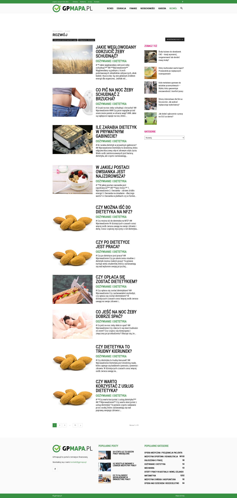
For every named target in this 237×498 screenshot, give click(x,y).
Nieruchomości (147, 8)
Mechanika (149, 468)
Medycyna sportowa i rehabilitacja (161, 456)
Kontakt (96, 2)
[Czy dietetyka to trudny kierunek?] (73, 359)
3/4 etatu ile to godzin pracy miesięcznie (123, 453)
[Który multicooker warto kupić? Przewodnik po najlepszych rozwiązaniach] (150, 73)
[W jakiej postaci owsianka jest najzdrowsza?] (73, 179)
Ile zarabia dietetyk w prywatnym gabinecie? (116, 132)
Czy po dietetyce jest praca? (113, 244)
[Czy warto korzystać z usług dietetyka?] (73, 393)
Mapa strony (180, 496)
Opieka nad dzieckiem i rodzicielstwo (161, 483)
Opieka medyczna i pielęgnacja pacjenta (163, 453)
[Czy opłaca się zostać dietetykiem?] (73, 289)
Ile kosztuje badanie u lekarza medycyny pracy (124, 464)
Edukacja (121, 8)
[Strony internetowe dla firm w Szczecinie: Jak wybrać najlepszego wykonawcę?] (150, 104)
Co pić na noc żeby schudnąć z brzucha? (114, 94)
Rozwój (173, 8)
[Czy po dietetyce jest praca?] (73, 254)
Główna (75, 2)
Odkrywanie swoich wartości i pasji (65, 40)
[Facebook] (182, 1)
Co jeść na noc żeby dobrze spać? (116, 314)
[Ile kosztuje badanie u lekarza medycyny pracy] (105, 467)
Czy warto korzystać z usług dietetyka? (114, 386)
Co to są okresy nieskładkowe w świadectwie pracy (121, 477)
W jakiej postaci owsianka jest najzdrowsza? (112, 172)
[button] (181, 8)
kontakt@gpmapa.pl (78, 462)
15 (75, 425)
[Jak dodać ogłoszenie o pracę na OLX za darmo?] (150, 118)
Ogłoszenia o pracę (153, 460)
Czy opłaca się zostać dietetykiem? (116, 279)
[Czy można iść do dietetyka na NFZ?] (73, 219)
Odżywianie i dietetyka (86, 40)
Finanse (133, 8)
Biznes (110, 8)
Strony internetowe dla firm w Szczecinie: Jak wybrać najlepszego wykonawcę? (171, 102)
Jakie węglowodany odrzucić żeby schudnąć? (116, 52)
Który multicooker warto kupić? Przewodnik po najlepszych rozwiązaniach (171, 71)
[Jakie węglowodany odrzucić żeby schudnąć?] (73, 59)
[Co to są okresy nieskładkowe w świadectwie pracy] (105, 478)
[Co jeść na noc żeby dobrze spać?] (73, 324)
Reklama (83, 2)
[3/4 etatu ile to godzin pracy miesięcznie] (105, 455)
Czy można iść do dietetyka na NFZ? (114, 209)
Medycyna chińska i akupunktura (160, 479)
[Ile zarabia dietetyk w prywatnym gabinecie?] (73, 139)
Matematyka (150, 475)
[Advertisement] (118, 21)
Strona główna (58, 31)
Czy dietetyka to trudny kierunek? (114, 349)
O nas (90, 2)
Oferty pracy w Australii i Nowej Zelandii (163, 472)
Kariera (162, 8)
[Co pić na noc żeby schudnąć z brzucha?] (73, 102)
